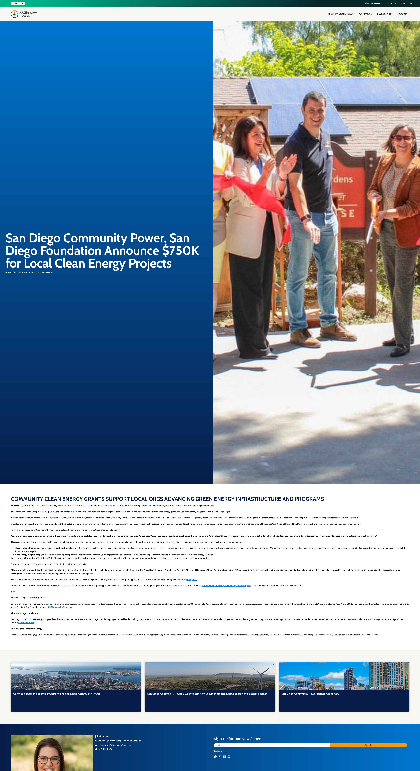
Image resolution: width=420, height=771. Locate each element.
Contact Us (391, 3)
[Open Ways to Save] (373, 14)
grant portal (191, 579)
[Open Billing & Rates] (393, 14)
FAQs (402, 3)
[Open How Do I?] (408, 14)
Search (412, 3)
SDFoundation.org (26, 622)
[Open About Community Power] (354, 14)
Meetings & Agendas (373, 3)
